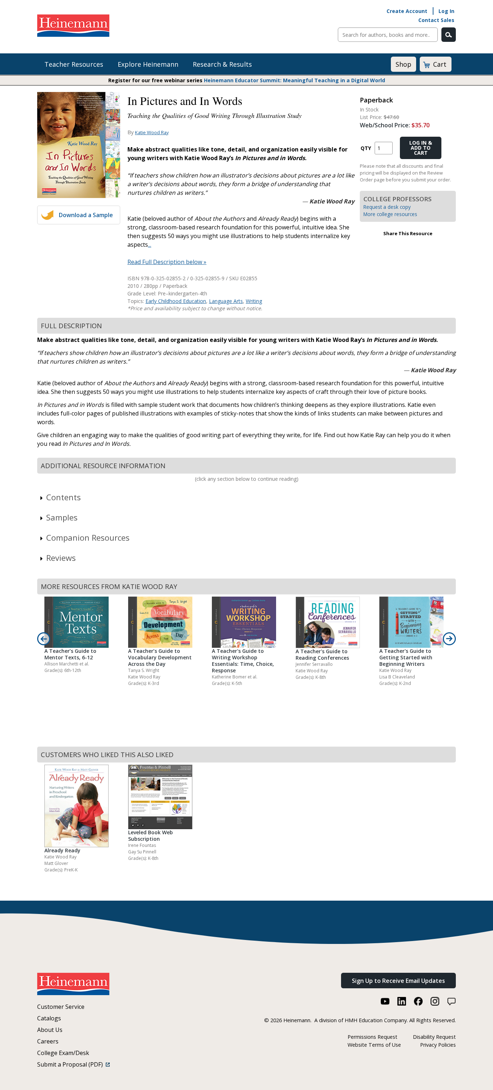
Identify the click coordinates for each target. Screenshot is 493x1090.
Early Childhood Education (175, 301)
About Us (49, 1030)
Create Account (407, 11)
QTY (366, 148)
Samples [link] (62, 517)
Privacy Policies (438, 1044)
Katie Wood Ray (152, 132)
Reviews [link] (61, 557)
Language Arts (226, 301)
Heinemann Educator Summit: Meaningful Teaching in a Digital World (294, 80)
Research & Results (222, 64)
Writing (254, 301)
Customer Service (60, 1007)
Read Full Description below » (166, 262)
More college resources (390, 214)
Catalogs (49, 1018)
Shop (403, 64)
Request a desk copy (387, 206)
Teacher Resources (73, 64)
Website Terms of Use (374, 1044)
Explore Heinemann (148, 64)
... (149, 245)
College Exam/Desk (63, 1053)
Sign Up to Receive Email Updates (398, 981)
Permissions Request (372, 1036)
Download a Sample (86, 215)
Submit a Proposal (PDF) (71, 1064)
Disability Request (434, 1036)
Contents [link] (63, 497)
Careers (47, 1041)
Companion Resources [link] (88, 537)
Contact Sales (436, 20)
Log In (446, 11)
